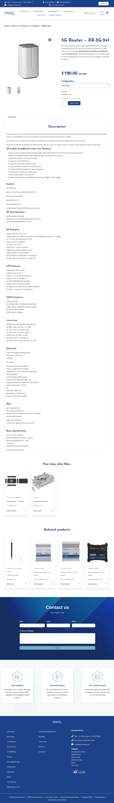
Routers (14, 26)
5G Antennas (17, 568)
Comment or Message (26, 631)
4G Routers (37, 568)
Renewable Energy (13, 762)
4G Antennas (10, 568)
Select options (11, 510)
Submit (57, 648)
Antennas (9, 571)
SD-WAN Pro (11, 752)
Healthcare (10, 772)
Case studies (42, 741)
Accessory (36, 497)
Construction (11, 767)
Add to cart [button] (37, 510)
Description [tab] (12, 117)
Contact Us (42, 752)
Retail (9, 777)
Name (22, 621)
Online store (24, 11)
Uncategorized (17, 497)
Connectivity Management (47, 731)
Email (49, 621)
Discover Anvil (68, 11)
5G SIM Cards (38, 11)
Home (6, 26)
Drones (9, 757)
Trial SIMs (41, 736)
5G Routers (24, 26)
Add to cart (74, 103)
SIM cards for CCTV (13, 787)
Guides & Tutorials (55, 15)
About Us (40, 15)
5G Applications (53, 11)
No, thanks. (66, 85)
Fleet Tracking (11, 782)
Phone (74, 621)
